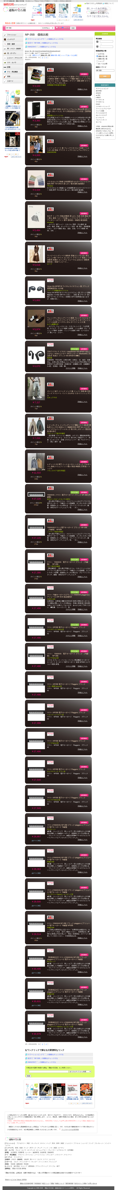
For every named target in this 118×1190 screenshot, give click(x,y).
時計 (28, 1143)
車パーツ (33, 1159)
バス (50, 1148)
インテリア (11, 39)
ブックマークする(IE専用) (70, 1129)
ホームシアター (41, 1150)
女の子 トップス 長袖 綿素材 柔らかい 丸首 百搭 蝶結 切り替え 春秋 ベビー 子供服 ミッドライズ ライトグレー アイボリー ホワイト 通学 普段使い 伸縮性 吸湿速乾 (69, 218)
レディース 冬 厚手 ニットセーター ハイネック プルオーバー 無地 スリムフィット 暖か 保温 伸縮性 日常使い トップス (69, 466)
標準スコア (36, 55)
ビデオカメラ (61, 1150)
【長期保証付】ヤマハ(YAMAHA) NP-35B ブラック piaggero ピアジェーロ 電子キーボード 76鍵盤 (67, 958)
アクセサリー (21, 1143)
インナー (108, 1143)
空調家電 (21, 1152)
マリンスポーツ (25, 1162)
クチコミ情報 (70, 368)
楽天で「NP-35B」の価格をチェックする (43, 43)
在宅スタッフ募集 (81, 1183)
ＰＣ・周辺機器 (12, 72)
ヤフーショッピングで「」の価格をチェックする (45, 39)
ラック (26, 1148)
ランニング (53, 1162)
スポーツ (10, 81)
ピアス (8, 1145)
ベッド (46, 1148)
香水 (53, 1143)
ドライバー (59, 1155)
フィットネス (43, 1162)
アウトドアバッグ (42, 1166)
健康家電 (36, 1152)
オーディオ (31, 1150)
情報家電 (51, 1152)
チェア (40, 1148)
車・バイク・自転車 (14, 48)
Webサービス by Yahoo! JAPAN (16, 1180)
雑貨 (62, 1143)
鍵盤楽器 (20, 1164)
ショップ (64, 55)
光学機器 (70, 1150)
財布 (57, 1143)
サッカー (34, 1162)
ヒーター (28, 1152)
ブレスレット (99, 1143)
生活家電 (14, 1152)
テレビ (18, 1150)
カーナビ (52, 1159)
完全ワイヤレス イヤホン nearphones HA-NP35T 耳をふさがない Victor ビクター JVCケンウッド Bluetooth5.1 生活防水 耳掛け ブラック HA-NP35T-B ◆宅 (69, 354)
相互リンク (46, 1183)
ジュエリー (69, 1143)
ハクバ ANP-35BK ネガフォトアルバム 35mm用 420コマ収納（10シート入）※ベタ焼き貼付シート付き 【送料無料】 (69, 111)
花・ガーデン (11, 53)
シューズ (84, 1143)
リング (91, 1143)
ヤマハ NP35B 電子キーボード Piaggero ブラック (66, 627)
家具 (16, 1148)
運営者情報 (69, 1183)
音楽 (8, 76)
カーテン (61, 1148)
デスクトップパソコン (25, 1155)
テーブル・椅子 (54, 1166)
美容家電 (43, 1152)
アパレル (77, 1143)
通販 (52, 1183)
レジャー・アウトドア (14, 58)
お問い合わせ (92, 1183)
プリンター (50, 1155)
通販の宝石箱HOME (26, 1183)
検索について (59, 1183)
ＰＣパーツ (68, 1155)
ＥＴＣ (45, 1159)
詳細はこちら (82, 89)
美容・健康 (11, 44)
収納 (21, 1148)
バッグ (48, 1143)
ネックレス (35, 1143)
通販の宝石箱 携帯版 (19, 1168)
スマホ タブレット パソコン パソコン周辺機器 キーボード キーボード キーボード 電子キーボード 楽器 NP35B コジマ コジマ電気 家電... (68, 662)
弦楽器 (13, 1164)
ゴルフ (16, 1162)
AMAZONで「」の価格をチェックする (42, 47)
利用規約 (38, 1183)
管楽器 (26, 1164)
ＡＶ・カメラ (11, 62)
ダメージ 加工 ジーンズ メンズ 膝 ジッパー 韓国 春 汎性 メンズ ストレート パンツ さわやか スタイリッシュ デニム (69, 393)
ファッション (11, 35)
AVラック (33, 1148)
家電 (8, 67)
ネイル (42, 1143)
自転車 (26, 1159)
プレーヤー (52, 1150)
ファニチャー (18, 1157)
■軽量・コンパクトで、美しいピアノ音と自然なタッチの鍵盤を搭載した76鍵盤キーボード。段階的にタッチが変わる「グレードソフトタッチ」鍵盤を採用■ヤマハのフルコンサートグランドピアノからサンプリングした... (68, 834)
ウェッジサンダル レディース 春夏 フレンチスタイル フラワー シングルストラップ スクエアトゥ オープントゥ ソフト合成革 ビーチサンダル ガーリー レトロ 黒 (68, 320)
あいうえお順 (72, 55)
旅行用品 (17, 1166)
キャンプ (24, 1166)
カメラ (24, 1150)
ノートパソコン (40, 1155)
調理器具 (31, 1166)
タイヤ (39, 1159)
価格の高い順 (55, 55)
